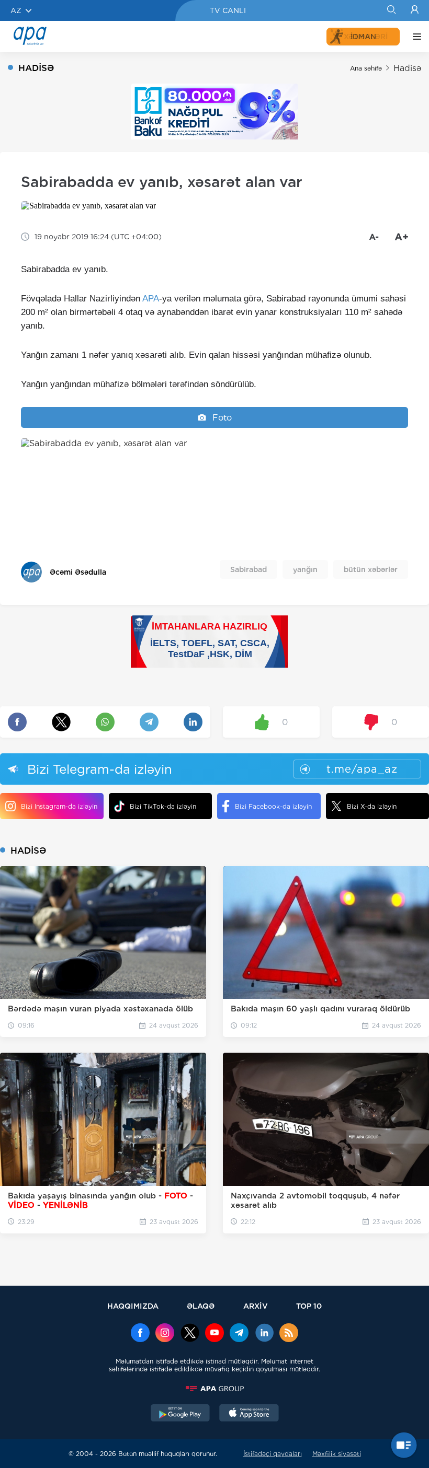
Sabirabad (248, 569)
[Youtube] (214, 1333)
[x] (189, 1333)
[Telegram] (239, 1333)
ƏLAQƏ (200, 1305)
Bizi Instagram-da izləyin (59, 806)
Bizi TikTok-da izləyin (163, 806)
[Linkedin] (264, 1333)
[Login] (415, 10)
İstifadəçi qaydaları (272, 1454)
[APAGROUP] (214, 1388)
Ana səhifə (366, 68)
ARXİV (255, 1305)
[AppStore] (249, 1414)
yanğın (305, 569)
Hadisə (407, 68)
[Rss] (288, 1333)
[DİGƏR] (414, 36)
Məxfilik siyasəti (336, 1454)
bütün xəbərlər (371, 569)
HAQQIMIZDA (133, 1305)
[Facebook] (140, 1333)
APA (150, 299)
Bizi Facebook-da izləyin (273, 806)
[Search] (391, 10)
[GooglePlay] (180, 1414)
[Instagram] (164, 1333)
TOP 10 (309, 1305)
